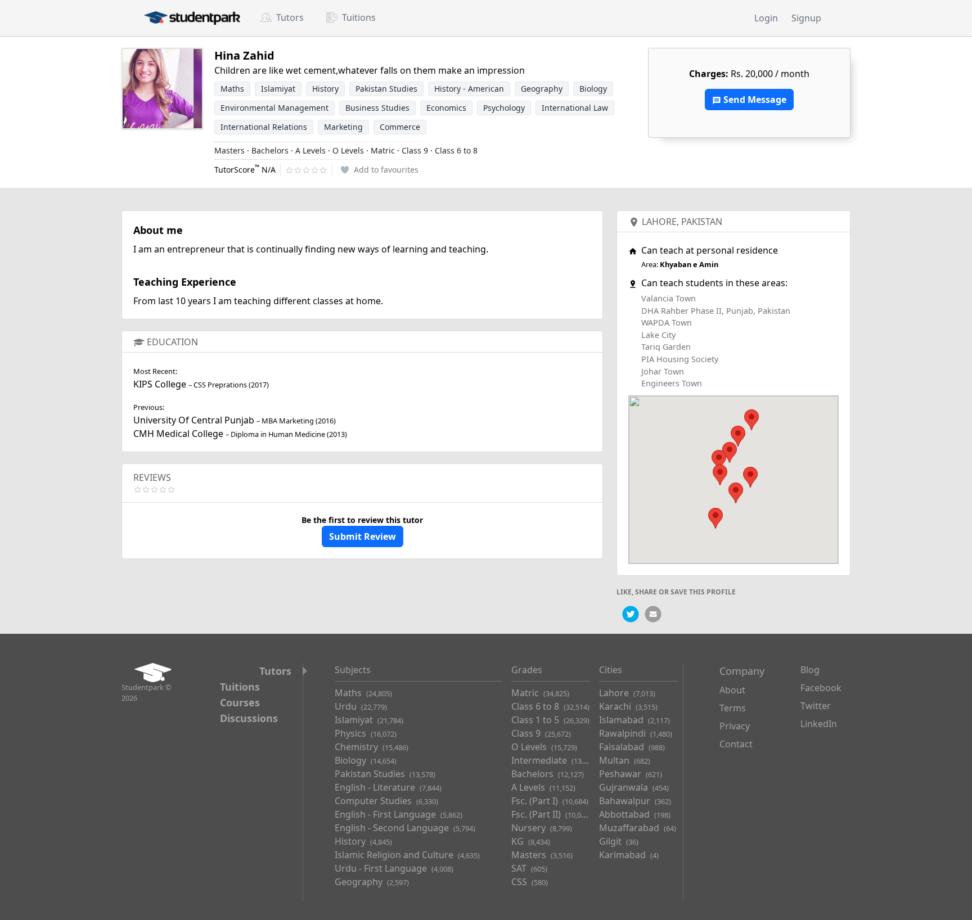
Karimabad (629, 855)
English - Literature (388, 787)
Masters (229, 150)
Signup (806, 18)
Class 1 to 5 (550, 720)
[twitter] (630, 614)
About (732, 690)
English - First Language (398, 814)
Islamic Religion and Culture (407, 855)
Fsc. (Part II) (551, 814)
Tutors (290, 17)
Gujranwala (634, 787)
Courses (240, 702)
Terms (732, 708)
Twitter (815, 706)
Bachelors (270, 150)
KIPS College (159, 384)
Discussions (249, 718)
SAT (529, 868)
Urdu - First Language (394, 868)
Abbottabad (634, 814)
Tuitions (359, 17)
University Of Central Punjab (193, 420)
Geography (372, 882)
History (363, 841)
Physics (366, 733)
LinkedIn (818, 724)
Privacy (734, 726)
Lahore (659, 221)
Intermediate (554, 760)
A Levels (310, 150)
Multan (624, 760)
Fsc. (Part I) (549, 801)
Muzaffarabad (637, 828)
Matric (383, 150)
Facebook (821, 688)
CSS (529, 882)
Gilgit (618, 841)
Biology (366, 760)
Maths (363, 693)
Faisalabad (632, 747)
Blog (810, 670)
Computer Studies (386, 801)
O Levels (348, 150)
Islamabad (634, 720)
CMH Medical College (178, 433)
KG (530, 841)
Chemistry (371, 747)
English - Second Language (405, 828)
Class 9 (415, 150)
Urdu (361, 706)
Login (766, 18)
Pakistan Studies (385, 774)
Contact (736, 744)
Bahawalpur (635, 801)
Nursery (541, 828)
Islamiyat (369, 720)
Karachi (628, 706)
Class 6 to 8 (456, 150)
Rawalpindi (635, 733)
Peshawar (630, 774)
